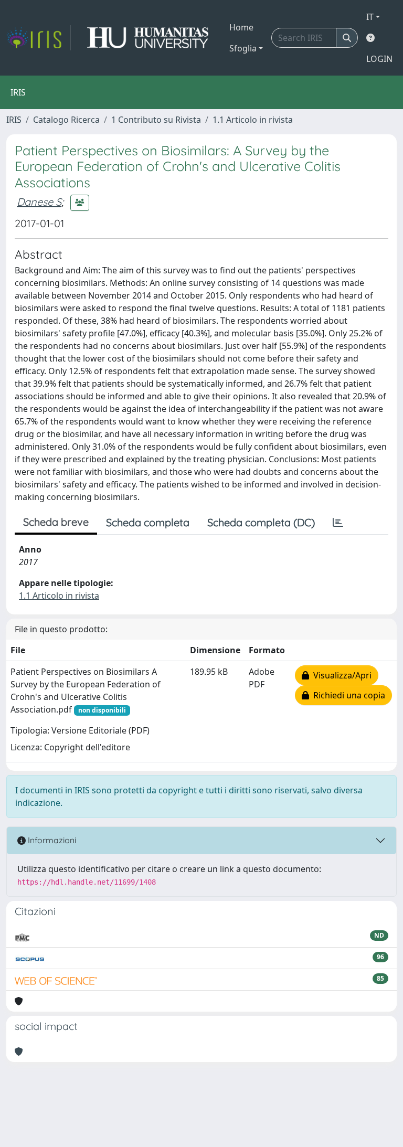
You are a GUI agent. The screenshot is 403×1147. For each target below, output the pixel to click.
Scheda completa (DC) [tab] (261, 522)
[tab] (338, 523)
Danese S (39, 201)
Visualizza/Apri (340, 675)
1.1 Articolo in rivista (253, 119)
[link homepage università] (148, 37)
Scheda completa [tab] (147, 522)
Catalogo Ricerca (66, 119)
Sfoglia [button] (243, 48)
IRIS (14, 119)
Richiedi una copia (347, 695)
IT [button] (370, 17)
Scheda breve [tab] (56, 521)
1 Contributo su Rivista (156, 119)
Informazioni (51, 840)
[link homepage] (38, 37)
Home (241, 27)
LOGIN (379, 59)
